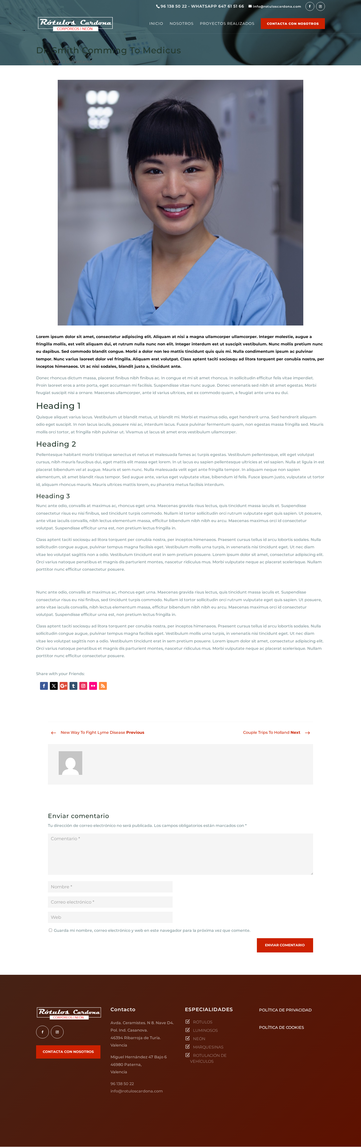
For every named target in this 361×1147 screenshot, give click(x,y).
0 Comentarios (77, 61)
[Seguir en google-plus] (64, 686)
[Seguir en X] (54, 686)
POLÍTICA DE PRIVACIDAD (285, 1010)
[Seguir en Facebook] (44, 686)
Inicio (156, 24)
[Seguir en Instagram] (83, 686)
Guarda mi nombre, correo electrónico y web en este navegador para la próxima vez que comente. (152, 930)
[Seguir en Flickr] (93, 686)
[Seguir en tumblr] (73, 686)
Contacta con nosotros (293, 23)
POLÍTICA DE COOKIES (281, 1027)
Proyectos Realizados (227, 24)
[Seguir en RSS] (103, 686)
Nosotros (182, 24)
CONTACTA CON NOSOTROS (68, 1051)
